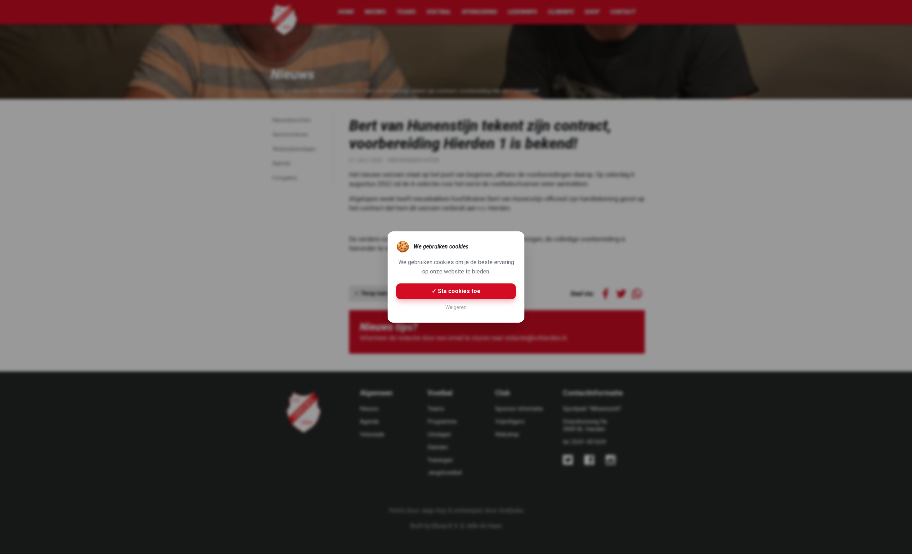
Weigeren (456, 307)
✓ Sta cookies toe (456, 291)
